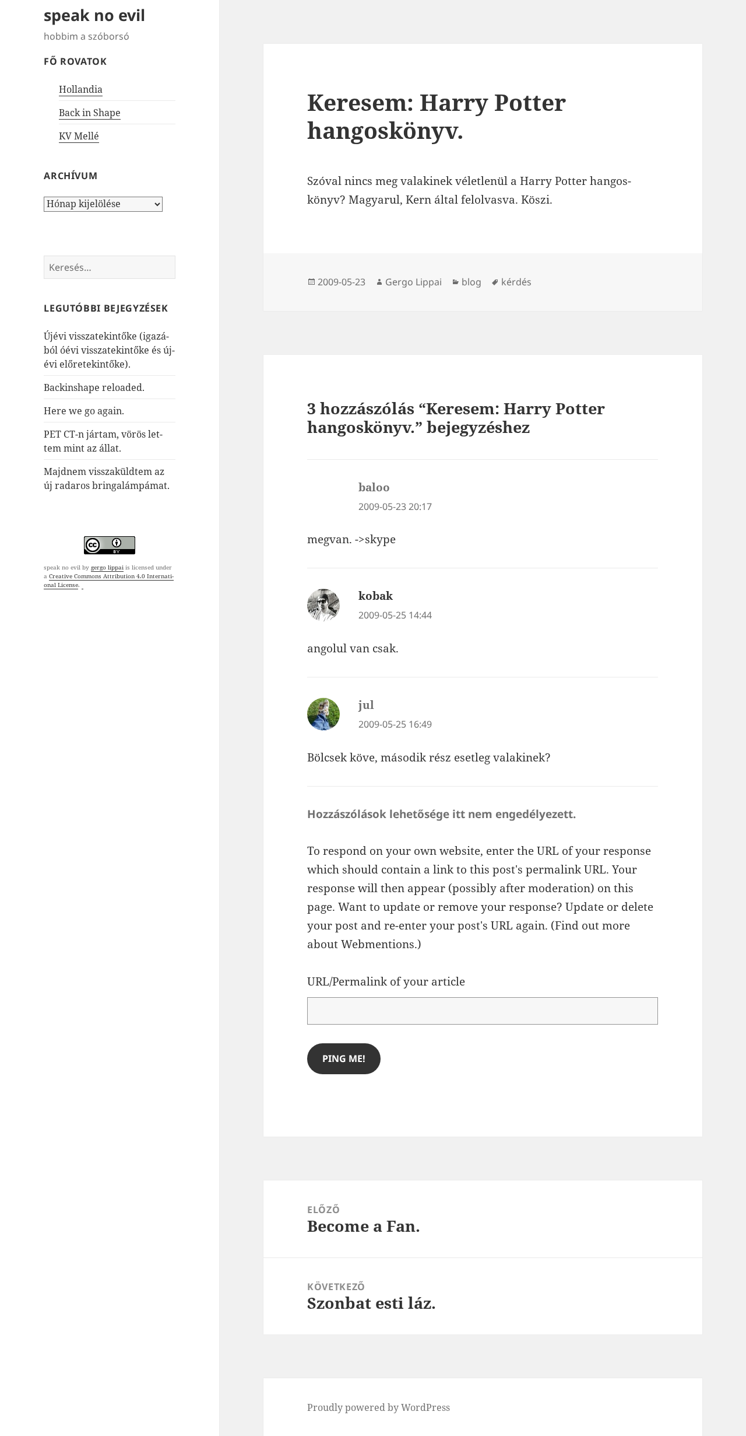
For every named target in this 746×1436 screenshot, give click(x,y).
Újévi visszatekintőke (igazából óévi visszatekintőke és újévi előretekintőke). (109, 350)
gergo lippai (107, 567)
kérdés (516, 281)
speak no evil (94, 15)
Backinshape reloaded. (94, 387)
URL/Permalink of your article (386, 981)
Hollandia (81, 89)
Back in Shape (90, 112)
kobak (375, 595)
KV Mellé (79, 136)
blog (471, 281)
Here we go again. (84, 410)
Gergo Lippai (413, 281)
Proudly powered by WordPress (378, 1407)
